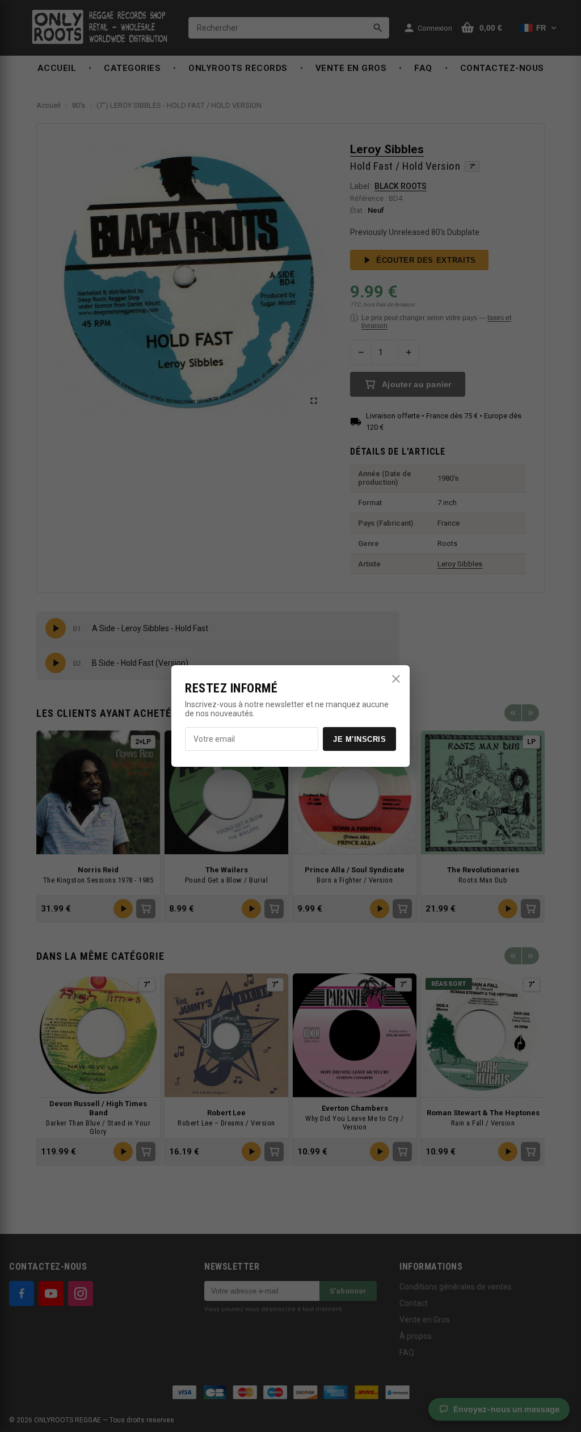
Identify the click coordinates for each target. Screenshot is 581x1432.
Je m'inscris (359, 739)
